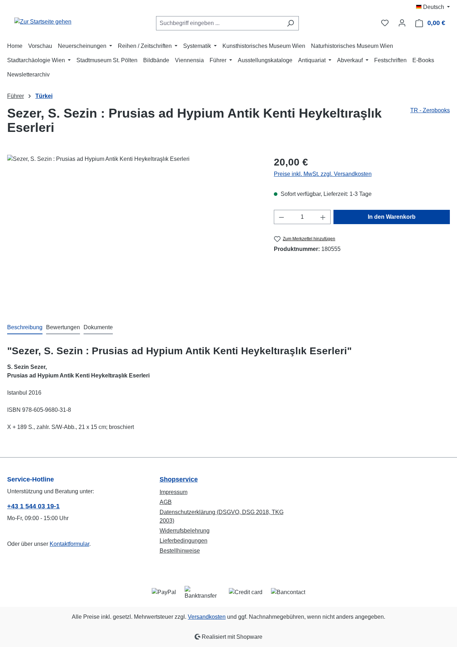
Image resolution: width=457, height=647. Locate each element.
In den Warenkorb (392, 217)
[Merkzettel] (384, 23)
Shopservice (179, 479)
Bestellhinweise (180, 551)
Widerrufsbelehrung (185, 531)
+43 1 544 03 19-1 (33, 506)
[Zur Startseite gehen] (43, 21)
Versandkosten (207, 617)
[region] (133, 231)
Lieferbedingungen (183, 541)
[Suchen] (290, 23)
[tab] (24, 327)
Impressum (173, 492)
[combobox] (219, 23)
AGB (166, 502)
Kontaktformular (69, 544)
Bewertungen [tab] (63, 327)
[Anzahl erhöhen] (323, 217)
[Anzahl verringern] (281, 217)
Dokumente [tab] (98, 327)
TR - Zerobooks (430, 110)
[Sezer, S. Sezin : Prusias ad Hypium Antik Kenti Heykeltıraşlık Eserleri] (133, 231)
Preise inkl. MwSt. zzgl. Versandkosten (323, 174)
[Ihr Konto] (402, 23)
